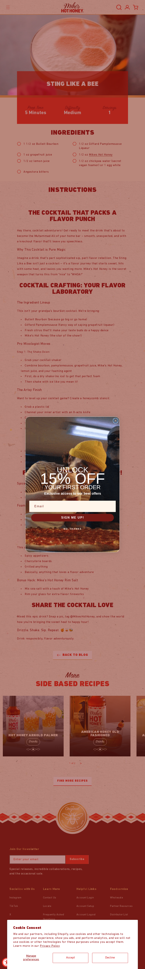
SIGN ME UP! (72, 517)
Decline (110, 957)
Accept (70, 957)
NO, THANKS (73, 529)
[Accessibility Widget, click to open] (6, 962)
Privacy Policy (50, 946)
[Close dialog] (115, 420)
